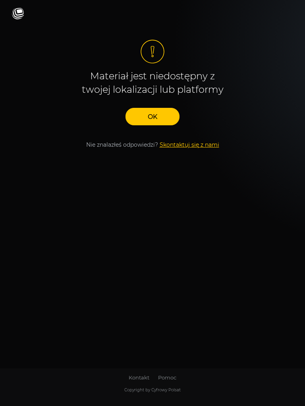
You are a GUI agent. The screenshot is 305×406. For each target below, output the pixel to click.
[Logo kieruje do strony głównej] (18, 14)
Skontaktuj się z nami (189, 144)
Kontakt (139, 377)
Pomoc (167, 377)
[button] (152, 116)
